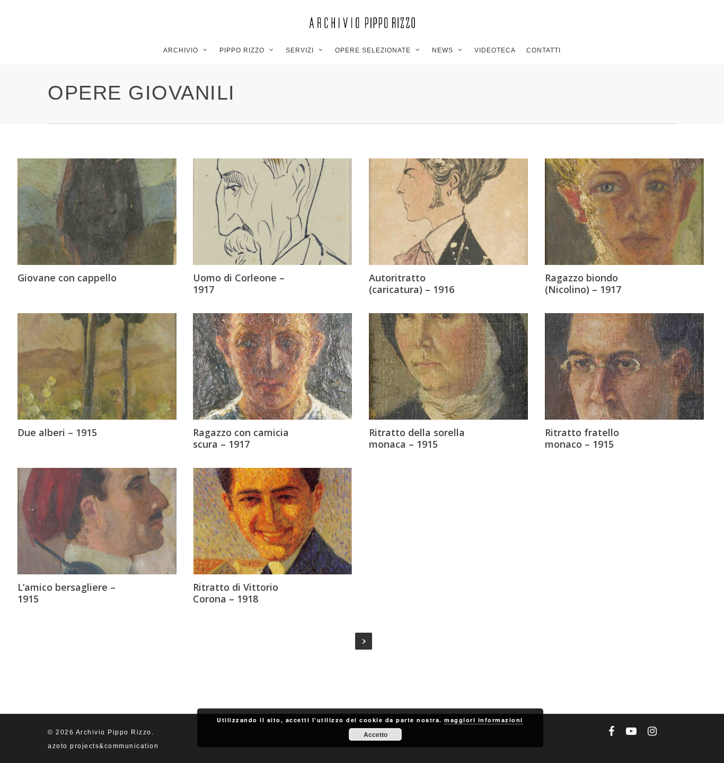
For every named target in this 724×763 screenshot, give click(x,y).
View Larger (62, 201)
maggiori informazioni (483, 720)
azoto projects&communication (103, 746)
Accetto (375, 734)
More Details (131, 201)
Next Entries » (363, 641)
